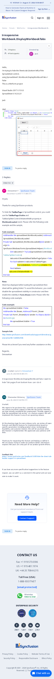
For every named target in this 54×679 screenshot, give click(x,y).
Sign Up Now (43, 9)
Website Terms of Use (41, 654)
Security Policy (9, 658)
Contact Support (27, 518)
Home (4, 28)
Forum (12, 28)
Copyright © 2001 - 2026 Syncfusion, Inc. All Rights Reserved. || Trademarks (27, 669)
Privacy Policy (7, 654)
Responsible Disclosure (28, 658)
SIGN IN (7, 531)
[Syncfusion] (27, 645)
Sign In (40, 17)
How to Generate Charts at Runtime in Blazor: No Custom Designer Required (20, 9)
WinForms (21, 28)
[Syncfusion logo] (12, 17)
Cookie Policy (22, 654)
